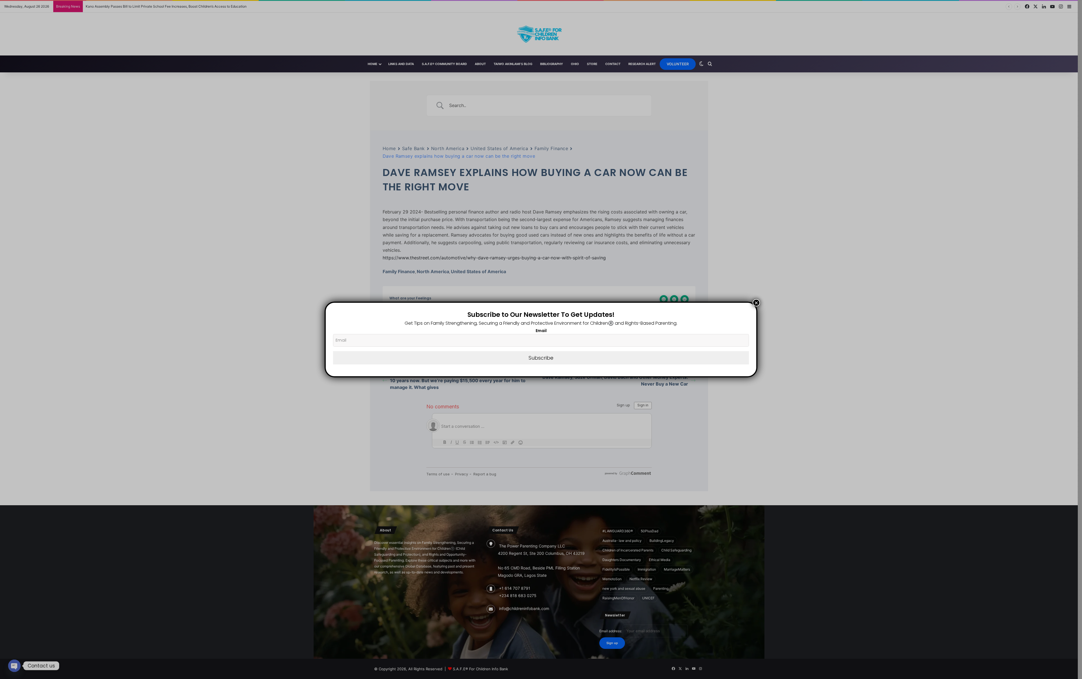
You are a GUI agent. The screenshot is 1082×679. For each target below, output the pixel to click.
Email (541, 330)
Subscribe (541, 357)
